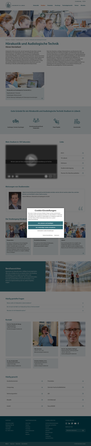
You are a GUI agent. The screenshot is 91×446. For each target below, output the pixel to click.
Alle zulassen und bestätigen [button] (45, 223)
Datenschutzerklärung (47, 235)
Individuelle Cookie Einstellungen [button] (45, 230)
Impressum (56, 235)
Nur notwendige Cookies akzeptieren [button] (45, 227)
